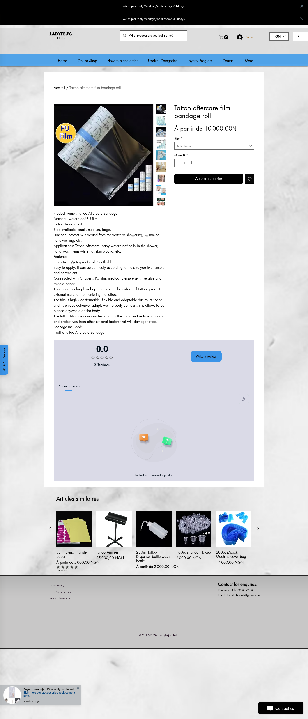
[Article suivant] (258, 528)
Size (178, 138)
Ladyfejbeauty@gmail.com (243, 595)
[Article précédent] (50, 528)
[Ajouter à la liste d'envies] (249, 179)
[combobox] (214, 146)
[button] (224, 37)
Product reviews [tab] (69, 386)
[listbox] (279, 36)
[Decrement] (177, 163)
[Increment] (192, 163)
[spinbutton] (184, 163)
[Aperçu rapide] (74, 529)
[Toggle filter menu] (244, 399)
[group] (154, 543)
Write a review (206, 356)
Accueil (59, 87)
